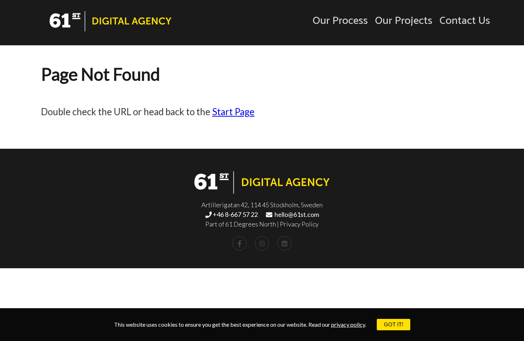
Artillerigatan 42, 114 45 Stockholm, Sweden (262, 205)
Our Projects (403, 21)
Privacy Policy (299, 224)
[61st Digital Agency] (110, 22)
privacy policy (348, 324)
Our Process (340, 21)
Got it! (393, 324)
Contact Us (465, 21)
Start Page (233, 111)
